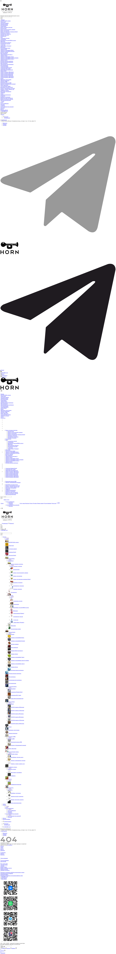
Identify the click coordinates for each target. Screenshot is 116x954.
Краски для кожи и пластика (16, 566)
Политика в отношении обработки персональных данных (12, 872)
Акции (1, 847)
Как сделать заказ (4, 863)
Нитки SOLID (11, 704)
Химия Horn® (11, 560)
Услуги (9, 781)
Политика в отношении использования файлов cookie (11, 875)
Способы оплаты (3, 864)
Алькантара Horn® (12, 688)
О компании (3, 852)
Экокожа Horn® (11, 634)
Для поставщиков (4, 858)
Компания (2, 850)
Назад (8, 537)
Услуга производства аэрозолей (14, 816)
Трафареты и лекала (12, 769)
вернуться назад (3, 845)
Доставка (2, 865)
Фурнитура (10, 789)
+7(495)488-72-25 (4, 111)
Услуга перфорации (12, 810)
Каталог (7, 539)
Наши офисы (4, 878)
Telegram (4, 124)
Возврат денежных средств (6, 868)
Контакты (2, 854)
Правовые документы (4, 870)
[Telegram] (58, 241)
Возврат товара (3, 866)
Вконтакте (5, 123)
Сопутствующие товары (13, 754)
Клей (11, 597)
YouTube (4, 125)
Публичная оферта (4, 874)
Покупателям (3, 861)
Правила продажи (4, 869)
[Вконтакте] (10, 895)
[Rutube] (10, 941)
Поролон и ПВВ (11, 738)
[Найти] (1, 18)
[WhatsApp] (10, 910)
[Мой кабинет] (1, 524)
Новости (2, 853)
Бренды (2, 849)
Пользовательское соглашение (6, 873)
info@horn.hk (4, 119)
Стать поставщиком (4, 860)
